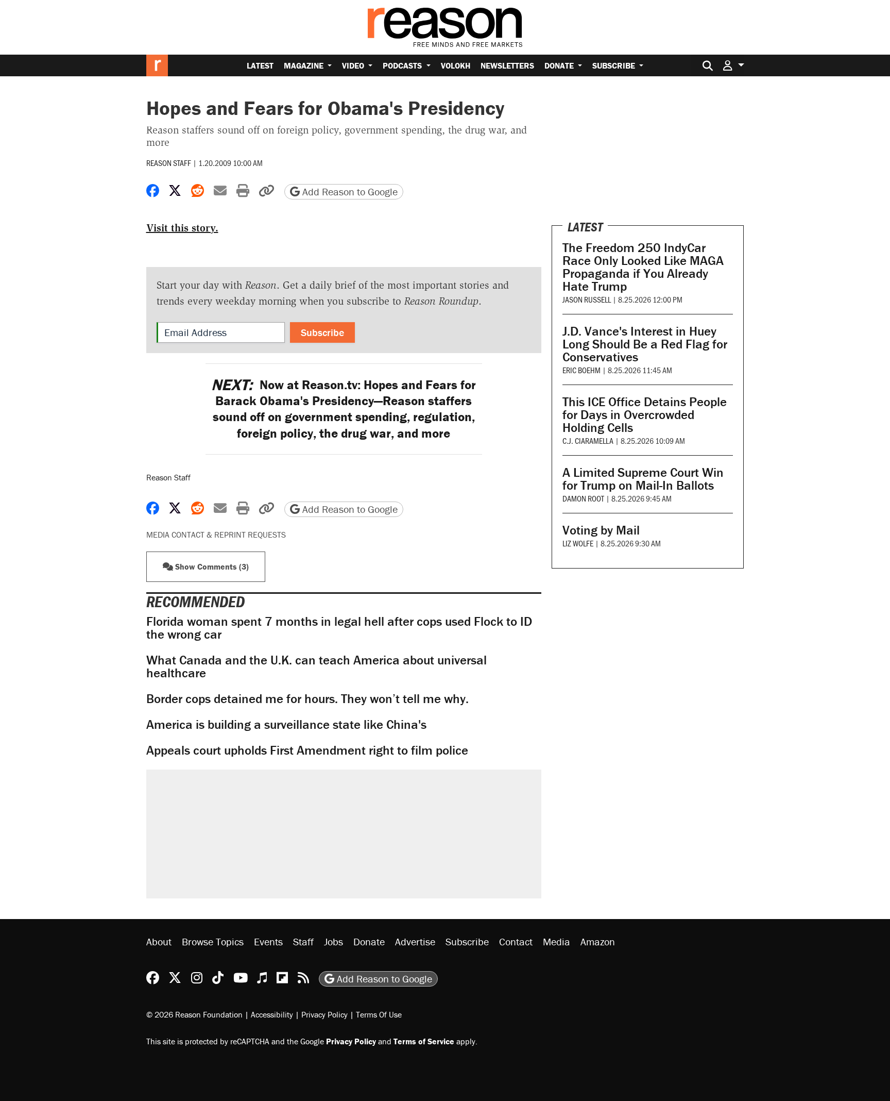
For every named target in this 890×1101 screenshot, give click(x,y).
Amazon (597, 941)
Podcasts (403, 65)
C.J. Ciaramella (587, 440)
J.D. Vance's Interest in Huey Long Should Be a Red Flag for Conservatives (644, 344)
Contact (516, 941)
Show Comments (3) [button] (211, 566)
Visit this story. (182, 228)
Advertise (415, 941)
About (159, 941)
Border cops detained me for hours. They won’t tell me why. (307, 699)
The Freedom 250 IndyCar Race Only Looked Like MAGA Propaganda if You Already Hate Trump (643, 267)
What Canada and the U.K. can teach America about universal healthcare (316, 666)
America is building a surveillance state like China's (286, 724)
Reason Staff (168, 162)
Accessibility (272, 1014)
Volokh (455, 65)
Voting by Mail (601, 530)
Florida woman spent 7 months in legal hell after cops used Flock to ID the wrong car (339, 627)
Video (354, 65)
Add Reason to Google (349, 191)
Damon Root (583, 498)
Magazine (305, 65)
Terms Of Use (379, 1014)
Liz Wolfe (577, 543)
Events (268, 941)
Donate (560, 65)
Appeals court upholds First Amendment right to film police (307, 750)
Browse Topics (213, 941)
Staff (303, 941)
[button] (733, 65)
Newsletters (507, 65)
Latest (260, 65)
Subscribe (614, 65)
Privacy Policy (324, 1014)
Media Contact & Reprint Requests (216, 534)
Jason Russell (586, 299)
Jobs (333, 941)
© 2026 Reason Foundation (194, 1014)
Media (556, 941)
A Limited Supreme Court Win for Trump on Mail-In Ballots (643, 478)
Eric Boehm (581, 369)
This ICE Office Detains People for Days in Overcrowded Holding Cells (644, 415)
